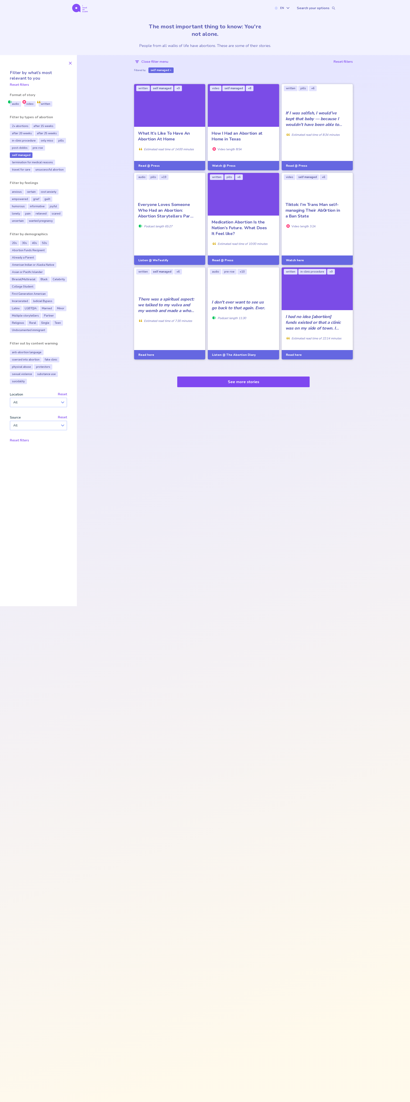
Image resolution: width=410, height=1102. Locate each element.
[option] (15, 104)
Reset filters (19, 84)
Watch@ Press (224, 166)
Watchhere (295, 260)
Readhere (146, 355)
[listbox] (38, 104)
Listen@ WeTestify (153, 260)
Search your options (313, 8)
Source (15, 418)
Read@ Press (149, 166)
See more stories (243, 381)
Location (16, 395)
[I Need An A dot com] (80, 8)
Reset (62, 394)
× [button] (70, 63)
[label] (281, 8)
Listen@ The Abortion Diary (234, 355)
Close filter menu (154, 61)
